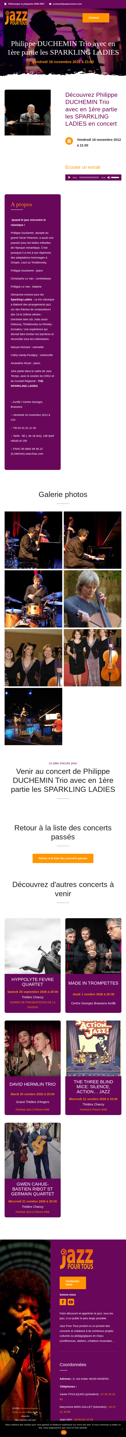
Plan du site (19, 1412)
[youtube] (71, 1302)
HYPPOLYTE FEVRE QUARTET (33, 982)
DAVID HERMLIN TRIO (33, 1084)
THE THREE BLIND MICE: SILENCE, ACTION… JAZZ (93, 1086)
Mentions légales (30, 1408)
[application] (93, 177)
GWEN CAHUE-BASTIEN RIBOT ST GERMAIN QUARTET (32, 1188)
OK (63, 1432)
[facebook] (63, 1302)
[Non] (122, 1428)
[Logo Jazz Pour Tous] (16, 12)
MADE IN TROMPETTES (93, 983)
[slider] (115, 177)
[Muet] (108, 177)
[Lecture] (69, 177)
